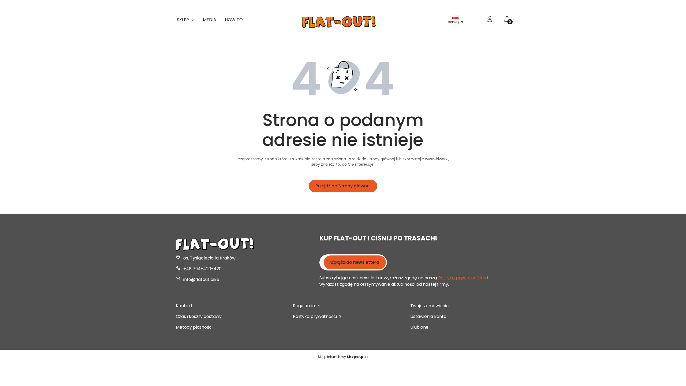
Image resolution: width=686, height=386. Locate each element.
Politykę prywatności (460, 278)
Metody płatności (194, 327)
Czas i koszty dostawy (199, 316)
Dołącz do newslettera (354, 262)
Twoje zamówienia (429, 306)
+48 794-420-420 (202, 269)
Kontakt (184, 306)
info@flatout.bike (201, 279)
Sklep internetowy (341, 356)
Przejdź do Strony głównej (343, 186)
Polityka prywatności (315, 316)
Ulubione (419, 327)
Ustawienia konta (428, 316)
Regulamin (304, 306)
